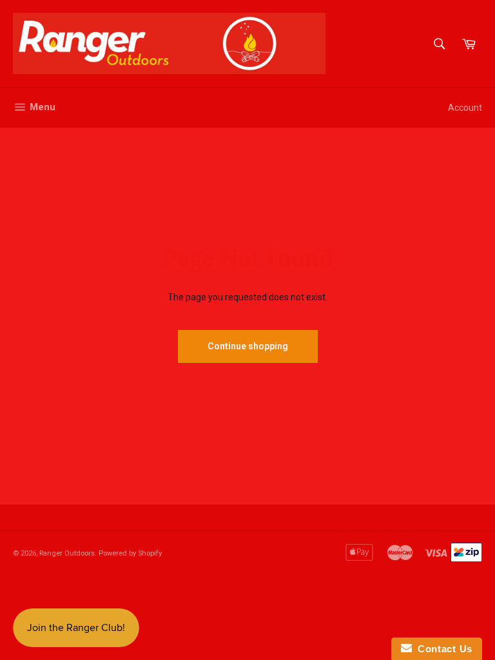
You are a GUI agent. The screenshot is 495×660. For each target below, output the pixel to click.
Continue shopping (248, 346)
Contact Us (442, 648)
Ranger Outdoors (67, 553)
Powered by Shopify (130, 553)
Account (465, 107)
